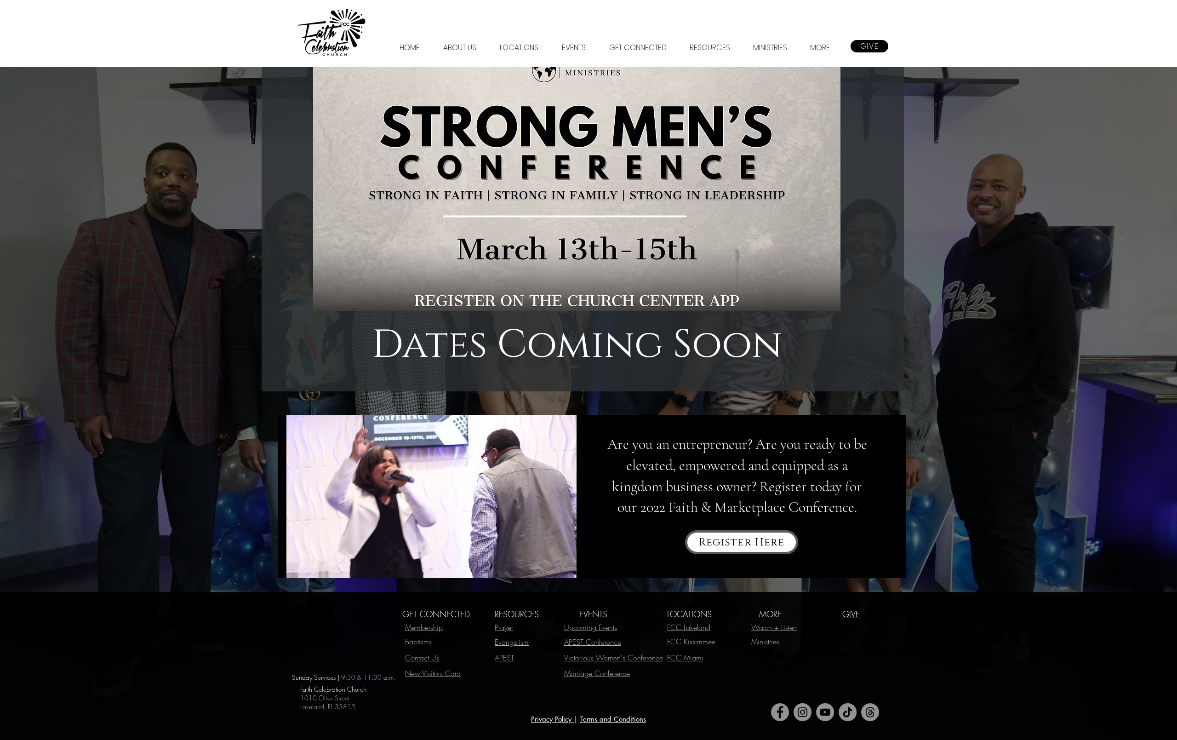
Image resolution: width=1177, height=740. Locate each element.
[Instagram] (802, 712)
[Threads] (870, 712)
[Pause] (290, 566)
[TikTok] (848, 712)
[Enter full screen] (573, 566)
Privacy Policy (552, 719)
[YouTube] (825, 712)
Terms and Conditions (613, 719)
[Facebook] (780, 712)
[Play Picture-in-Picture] (557, 566)
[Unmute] (305, 566)
